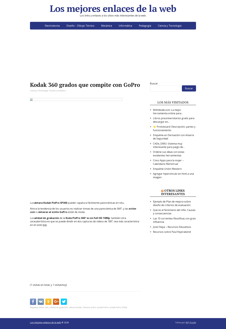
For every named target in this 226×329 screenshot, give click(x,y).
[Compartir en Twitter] (64, 302)
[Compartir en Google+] (56, 302)
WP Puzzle (191, 322)
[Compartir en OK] (48, 302)
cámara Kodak (75, 307)
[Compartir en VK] (41, 302)
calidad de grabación (58, 307)
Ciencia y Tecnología (169, 25)
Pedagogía (145, 25)
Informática (125, 25)
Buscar (154, 83)
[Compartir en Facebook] (33, 302)
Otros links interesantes (173, 192)
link (45, 225)
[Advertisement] (113, 60)
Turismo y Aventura (57, 90)
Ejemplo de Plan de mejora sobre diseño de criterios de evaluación (172, 203)
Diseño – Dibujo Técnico (80, 25)
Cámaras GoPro (89, 307)
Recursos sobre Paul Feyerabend (172, 232)
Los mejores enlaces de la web (113, 8)
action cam (43, 307)
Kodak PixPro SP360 (118, 307)
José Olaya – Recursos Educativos (172, 227)
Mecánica (106, 25)
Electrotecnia (52, 25)
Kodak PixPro (103, 307)
